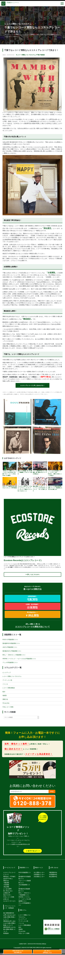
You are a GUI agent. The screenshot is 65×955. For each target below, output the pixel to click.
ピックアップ (7, 672)
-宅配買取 (6, 882)
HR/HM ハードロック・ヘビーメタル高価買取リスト (25, 899)
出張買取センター (39, 874)
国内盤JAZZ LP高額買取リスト (12, 651)
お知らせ (6, 899)
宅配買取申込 (53, 872)
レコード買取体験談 (9, 687)
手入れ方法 (6, 703)
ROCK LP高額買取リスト (10, 639)
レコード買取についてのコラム (12, 676)
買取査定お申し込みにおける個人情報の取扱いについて (9, 923)
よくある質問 (7, 889)
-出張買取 (6, 884)
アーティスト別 (7, 680)
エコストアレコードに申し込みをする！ (32, 385)
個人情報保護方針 (8, 913)
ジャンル (5, 684)
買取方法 (5, 699)
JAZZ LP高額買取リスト (10, 647)
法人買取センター (39, 872)
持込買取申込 (53, 876)
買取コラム (23, 910)
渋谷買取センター (39, 876)
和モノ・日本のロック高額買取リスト (14, 655)
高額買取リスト (24, 867)
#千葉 (38, 55)
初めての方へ (7, 895)
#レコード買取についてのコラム (26, 55)
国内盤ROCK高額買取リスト (11, 643)
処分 (4, 691)
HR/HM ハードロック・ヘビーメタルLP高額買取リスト (19, 658)
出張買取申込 (53, 874)
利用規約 (6, 933)
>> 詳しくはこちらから (32, 574)
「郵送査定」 (27, 319)
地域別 (5, 695)
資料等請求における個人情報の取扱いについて (9, 929)
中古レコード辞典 (8, 707)
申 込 (51, 791)
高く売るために (8, 891)
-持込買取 (6, 886)
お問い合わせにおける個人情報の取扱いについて (9, 917)
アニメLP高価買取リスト (10, 662)
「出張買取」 (51, 272)
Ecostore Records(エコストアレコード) (22, 560)
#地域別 (42, 55)
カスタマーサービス (9, 901)
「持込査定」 (47, 228)
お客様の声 (6, 893)
